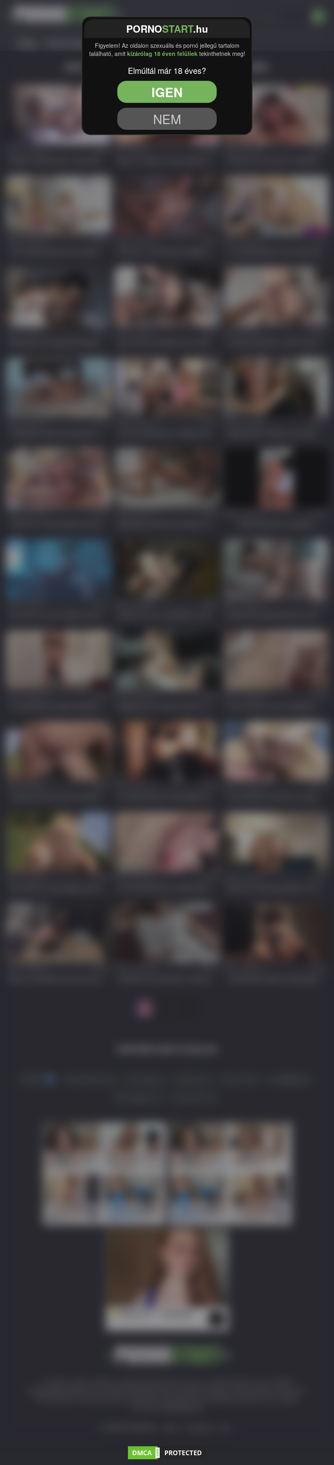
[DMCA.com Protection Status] (167, 1451)
